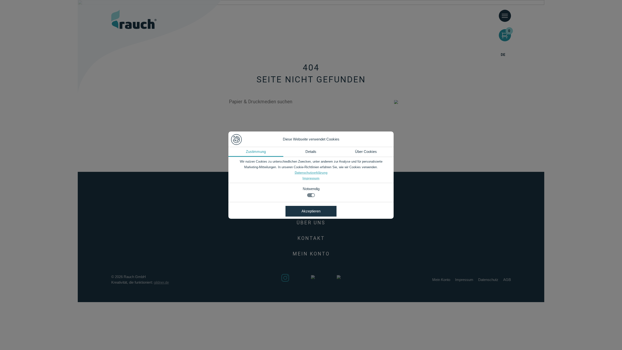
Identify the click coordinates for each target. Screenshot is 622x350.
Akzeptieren (311, 211)
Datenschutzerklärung (311, 173)
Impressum (311, 178)
